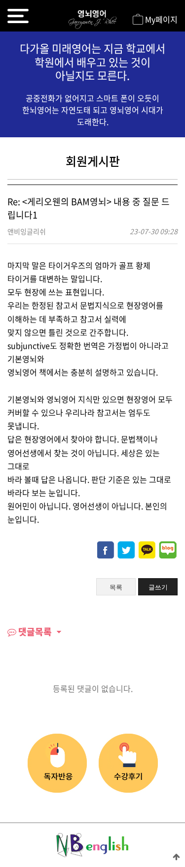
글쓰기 (158, 587)
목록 (116, 587)
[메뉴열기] (18, 16)
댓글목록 (34, 631)
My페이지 (160, 19)
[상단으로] (176, 856)
